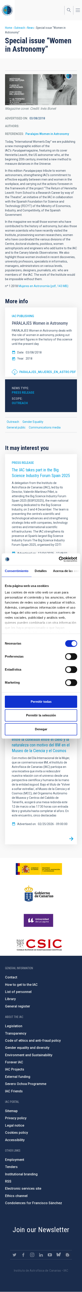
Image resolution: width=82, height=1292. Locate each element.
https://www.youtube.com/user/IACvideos (49, 1254)
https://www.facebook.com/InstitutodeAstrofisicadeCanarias (23, 1254)
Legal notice (14, 1125)
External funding (17, 1077)
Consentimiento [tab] (16, 571)
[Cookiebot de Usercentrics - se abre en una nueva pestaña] (59, 559)
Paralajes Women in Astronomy (47, 134)
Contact (11, 977)
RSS (8, 1181)
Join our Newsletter (41, 1229)
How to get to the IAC (21, 985)
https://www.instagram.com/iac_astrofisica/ (32, 1254)
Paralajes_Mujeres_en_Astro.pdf (47, 372)
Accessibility (15, 1140)
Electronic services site (23, 1188)
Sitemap (11, 1111)
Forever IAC (14, 1062)
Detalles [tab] (41, 571)
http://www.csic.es (39, 945)
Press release (23, 392)
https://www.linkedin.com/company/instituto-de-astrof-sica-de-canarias (41, 1254)
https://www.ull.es (39, 920)
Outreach (19, 27)
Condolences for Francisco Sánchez (33, 1203)
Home (8, 27)
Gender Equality (32, 421)
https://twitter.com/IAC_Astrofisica (14, 1254)
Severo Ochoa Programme (25, 1084)
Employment (14, 1160)
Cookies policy (16, 1133)
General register (17, 1006)
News (30, 27)
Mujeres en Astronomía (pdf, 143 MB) (43, 286)
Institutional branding (21, 1174)
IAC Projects (14, 1069)
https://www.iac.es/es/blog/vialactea (67, 1254)
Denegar (41, 729)
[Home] (7, 10)
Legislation (13, 1026)
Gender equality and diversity (27, 1048)
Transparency (15, 1033)
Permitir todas (41, 701)
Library (10, 999)
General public (16, 427)
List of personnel (18, 992)
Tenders (11, 1167)
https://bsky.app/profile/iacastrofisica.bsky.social (58, 1254)
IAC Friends (14, 1091)
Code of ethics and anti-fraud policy (33, 1041)
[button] (41, 89)
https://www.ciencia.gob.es (39, 869)
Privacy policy (15, 1118)
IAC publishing (23, 316)
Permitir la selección (41, 715)
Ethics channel (16, 1196)
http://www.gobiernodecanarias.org (39, 893)
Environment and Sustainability (28, 1055)
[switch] (71, 656)
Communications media (45, 427)
